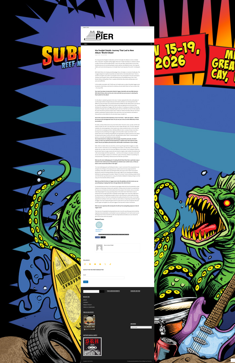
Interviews (97, 48)
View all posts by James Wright (111, 247)
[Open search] (151, 44)
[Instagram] (85, 264)
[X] (105, 264)
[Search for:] (93, 291)
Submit (85, 281)
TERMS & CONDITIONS (89, 307)
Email (84, 275)
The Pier (91, 361)
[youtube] (95, 264)
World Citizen (126, 234)
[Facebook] (90, 264)
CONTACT (85, 302)
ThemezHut (149, 361)
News (100, 48)
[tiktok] (110, 264)
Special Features (105, 48)
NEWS (85, 44)
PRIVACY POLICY (87, 304)
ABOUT (85, 300)
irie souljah (101, 234)
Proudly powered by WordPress (133, 361)
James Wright (104, 54)
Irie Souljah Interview (108, 234)
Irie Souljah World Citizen (118, 234)
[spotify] (100, 264)
